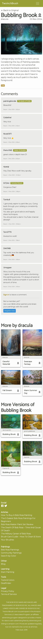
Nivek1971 (7, 134)
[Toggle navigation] (37, 3)
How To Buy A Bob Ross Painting (16, 515)
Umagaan (7, 267)
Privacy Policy (7, 591)
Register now (9, 311)
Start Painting (7, 572)
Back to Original (11, 10)
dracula (4, 19)
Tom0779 (7, 232)
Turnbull (6, 199)
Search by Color (8, 556)
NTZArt (6, 183)
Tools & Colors (7, 580)
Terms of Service (9, 594)
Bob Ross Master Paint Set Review (17, 524)
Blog (3, 564)
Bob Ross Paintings (10, 550)
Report (5, 109)
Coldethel (7, 117)
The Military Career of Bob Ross (16, 533)
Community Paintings (11, 553)
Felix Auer (19, 630)
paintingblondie (9, 101)
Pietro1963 (7, 150)
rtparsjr (6, 167)
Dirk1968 (7, 248)
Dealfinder (6, 583)
